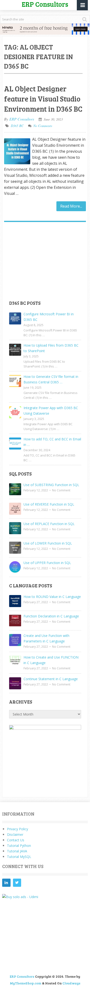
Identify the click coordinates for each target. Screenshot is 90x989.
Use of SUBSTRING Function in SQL (51, 484)
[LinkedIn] (6, 883)
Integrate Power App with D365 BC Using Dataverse (51, 411)
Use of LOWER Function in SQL (48, 543)
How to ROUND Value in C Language (52, 596)
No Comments (42, 125)
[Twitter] (17, 883)
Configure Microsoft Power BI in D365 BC (49, 317)
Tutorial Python (19, 845)
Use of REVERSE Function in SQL (49, 504)
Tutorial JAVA (17, 851)
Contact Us (15, 840)
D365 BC (17, 125)
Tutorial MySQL (19, 856)
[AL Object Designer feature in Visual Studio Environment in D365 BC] (17, 151)
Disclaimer (15, 834)
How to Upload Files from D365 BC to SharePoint (51, 348)
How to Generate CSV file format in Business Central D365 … (51, 379)
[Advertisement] (45, 263)
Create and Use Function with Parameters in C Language (46, 638)
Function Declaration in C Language (51, 616)
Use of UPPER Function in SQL (47, 562)
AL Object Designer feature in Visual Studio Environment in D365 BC (43, 99)
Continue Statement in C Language (51, 679)
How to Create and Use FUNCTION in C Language (51, 660)
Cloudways (71, 983)
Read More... (71, 206)
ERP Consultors (21, 118)
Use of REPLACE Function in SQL (49, 523)
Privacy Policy (17, 829)
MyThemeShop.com (25, 983)
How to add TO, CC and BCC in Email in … (52, 442)
